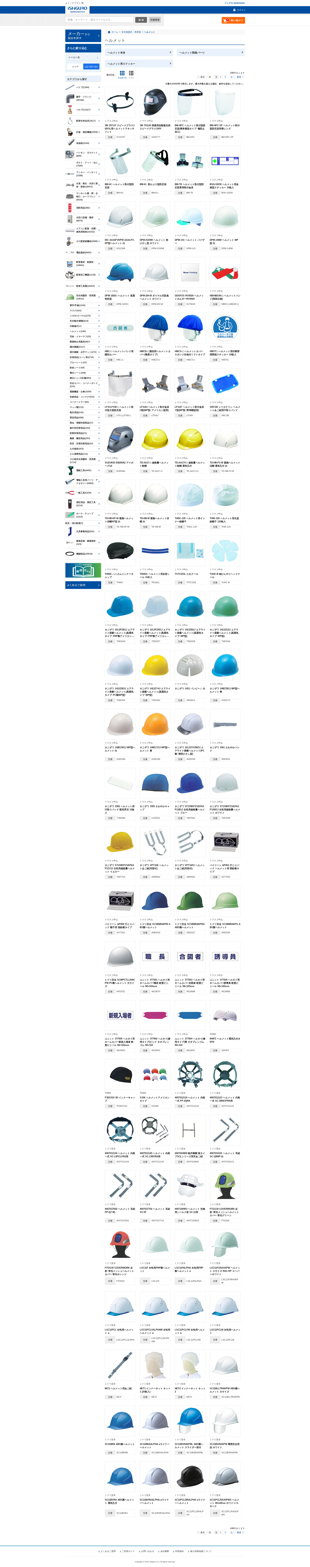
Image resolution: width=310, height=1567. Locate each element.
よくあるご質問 (108, 1551)
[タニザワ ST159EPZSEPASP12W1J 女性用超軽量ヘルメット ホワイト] (225, 783)
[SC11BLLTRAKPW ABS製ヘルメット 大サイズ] (225, 1365)
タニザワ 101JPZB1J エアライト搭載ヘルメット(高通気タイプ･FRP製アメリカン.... (120, 632)
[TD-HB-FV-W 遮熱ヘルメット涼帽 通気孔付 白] (225, 439)
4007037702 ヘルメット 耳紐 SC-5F (155, 1210)
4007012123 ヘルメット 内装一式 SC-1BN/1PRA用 (225, 1099)
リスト (131, 78)
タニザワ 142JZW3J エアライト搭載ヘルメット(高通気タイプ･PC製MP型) (119, 691)
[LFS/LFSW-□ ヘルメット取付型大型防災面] (120, 384)
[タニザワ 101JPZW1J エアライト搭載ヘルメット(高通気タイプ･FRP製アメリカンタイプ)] (155, 606)
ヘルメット (149, 32)
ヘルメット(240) (78, 331)
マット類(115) (77, 407)
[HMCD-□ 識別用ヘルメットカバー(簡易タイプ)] (155, 328)
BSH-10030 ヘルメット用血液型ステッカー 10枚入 (224, 186)
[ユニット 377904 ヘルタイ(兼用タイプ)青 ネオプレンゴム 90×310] (190, 1015)
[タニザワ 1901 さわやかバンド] (225, 724)
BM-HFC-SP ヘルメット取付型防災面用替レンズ (225, 127)
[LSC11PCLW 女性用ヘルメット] (225, 1306)
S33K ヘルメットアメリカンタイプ (155, 1099)
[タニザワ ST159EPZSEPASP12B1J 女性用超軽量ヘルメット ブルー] (190, 783)
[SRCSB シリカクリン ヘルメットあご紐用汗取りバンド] (225, 384)
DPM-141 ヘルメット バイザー (190, 242)
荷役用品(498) (77, 417)
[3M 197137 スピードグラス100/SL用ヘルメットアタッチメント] (120, 102)
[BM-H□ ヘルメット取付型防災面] (120, 161)
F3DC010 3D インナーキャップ (120, 1099)
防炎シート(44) (77, 367)
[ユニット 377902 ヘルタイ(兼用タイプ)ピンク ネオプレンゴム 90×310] (155, 1015)
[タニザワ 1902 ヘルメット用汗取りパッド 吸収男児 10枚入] (120, 783)
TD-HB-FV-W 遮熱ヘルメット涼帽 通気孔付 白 (225, 464)
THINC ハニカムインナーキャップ (119, 576)
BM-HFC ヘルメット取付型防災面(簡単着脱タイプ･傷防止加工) (190, 128)
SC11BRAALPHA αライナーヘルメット (155, 1446)
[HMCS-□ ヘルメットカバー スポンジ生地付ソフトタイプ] (190, 328)
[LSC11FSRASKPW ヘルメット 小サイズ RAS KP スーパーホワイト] (225, 1244)
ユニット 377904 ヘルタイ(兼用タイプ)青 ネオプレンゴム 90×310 (190, 1041)
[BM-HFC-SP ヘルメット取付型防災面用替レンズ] (225, 102)
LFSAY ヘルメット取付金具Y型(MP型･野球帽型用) (189, 409)
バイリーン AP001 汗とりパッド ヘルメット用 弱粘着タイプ (224, 868)
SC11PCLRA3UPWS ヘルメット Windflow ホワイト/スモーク (224, 1503)
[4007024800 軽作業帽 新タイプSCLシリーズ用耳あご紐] (190, 1130)
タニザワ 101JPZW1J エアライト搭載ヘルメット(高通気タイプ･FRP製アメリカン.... (155, 632)
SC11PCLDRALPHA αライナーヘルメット (190, 1501)
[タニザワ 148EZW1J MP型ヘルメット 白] (120, 724)
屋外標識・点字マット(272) (83, 352)
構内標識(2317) (77, 347)
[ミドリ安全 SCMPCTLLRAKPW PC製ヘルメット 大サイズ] (120, 956)
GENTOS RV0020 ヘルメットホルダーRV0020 (189, 297)
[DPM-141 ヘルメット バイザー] (190, 217)
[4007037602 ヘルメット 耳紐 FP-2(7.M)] (120, 1186)
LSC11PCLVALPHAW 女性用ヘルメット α (155, 1331)
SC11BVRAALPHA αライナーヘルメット (154, 1501)
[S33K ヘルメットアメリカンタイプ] (155, 1074)
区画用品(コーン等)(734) (82, 357)
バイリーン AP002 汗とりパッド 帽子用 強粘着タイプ (119, 926)
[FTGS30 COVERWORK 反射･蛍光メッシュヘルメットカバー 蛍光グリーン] (225, 1186)
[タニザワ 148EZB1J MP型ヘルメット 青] (225, 665)
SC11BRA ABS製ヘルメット (120, 1444)
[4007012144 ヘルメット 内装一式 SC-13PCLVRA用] (120, 1130)
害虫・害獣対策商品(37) (81, 423)
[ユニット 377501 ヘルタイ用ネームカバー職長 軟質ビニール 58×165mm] (155, 956)
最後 (239, 77)
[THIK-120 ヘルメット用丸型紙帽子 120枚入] (225, 495)
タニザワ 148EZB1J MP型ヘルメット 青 (225, 690)
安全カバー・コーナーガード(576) (84, 385)
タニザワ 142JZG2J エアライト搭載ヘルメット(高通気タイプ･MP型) (224, 632)
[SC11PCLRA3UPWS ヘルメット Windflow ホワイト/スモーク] (225, 1476)
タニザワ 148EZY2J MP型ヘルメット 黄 (155, 749)
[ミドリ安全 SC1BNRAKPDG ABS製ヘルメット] (190, 901)
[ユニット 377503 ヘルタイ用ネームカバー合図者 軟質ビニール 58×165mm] (190, 956)
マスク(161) (75, 310)
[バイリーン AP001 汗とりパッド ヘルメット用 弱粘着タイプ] (225, 842)
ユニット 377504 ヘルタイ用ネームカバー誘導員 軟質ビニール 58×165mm (225, 983)
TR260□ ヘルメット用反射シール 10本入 (155, 576)
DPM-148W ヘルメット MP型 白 (224, 242)
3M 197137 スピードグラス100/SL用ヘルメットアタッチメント (120, 128)
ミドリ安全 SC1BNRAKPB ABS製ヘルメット (155, 926)
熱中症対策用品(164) (80, 428)
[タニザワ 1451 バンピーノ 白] (190, 665)
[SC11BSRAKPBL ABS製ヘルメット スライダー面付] (190, 1421)
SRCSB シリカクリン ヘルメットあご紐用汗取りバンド (225, 409)
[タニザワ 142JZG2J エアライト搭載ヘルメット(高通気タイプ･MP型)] (225, 606)
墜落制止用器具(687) (80, 341)
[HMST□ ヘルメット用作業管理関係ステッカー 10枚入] (225, 328)
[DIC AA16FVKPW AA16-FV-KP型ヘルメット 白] (120, 217)
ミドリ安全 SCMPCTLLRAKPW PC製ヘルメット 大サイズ (120, 983)
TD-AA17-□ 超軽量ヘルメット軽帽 (154, 464)
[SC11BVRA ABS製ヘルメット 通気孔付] (120, 1476)
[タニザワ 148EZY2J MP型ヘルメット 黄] (155, 724)
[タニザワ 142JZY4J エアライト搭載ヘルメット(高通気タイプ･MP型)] (155, 665)
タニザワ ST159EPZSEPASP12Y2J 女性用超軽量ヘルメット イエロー (120, 868)
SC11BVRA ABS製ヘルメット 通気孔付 (119, 1501)
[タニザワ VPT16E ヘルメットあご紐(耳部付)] (155, 842)
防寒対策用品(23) (78, 433)
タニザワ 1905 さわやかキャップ (155, 808)
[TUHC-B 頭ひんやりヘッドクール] (225, 551)
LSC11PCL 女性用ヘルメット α (119, 1331)
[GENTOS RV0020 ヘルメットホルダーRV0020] (190, 272)
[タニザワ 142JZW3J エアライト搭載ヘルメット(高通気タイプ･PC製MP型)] (120, 665)
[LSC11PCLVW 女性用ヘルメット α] (190, 1306)
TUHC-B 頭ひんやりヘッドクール (225, 576)
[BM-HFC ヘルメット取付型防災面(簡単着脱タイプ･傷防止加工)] (190, 102)
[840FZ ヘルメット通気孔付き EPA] (225, 1015)
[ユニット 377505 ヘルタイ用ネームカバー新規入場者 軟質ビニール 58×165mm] (120, 1015)
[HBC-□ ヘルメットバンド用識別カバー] (120, 328)
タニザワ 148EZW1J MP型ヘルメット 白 (120, 749)
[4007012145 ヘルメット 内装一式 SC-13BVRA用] (155, 1130)
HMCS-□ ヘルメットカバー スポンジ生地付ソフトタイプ (190, 353)
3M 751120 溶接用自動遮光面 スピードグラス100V (155, 127)
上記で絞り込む (91, 67)
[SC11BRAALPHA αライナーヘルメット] (155, 1421)
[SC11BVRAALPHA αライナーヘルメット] (155, 1476)
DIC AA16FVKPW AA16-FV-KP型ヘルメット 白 (119, 242)
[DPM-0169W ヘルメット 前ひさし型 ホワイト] (155, 217)
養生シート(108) (78, 373)
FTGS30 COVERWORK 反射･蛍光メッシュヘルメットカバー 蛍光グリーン (224, 1212)
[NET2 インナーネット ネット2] (190, 1365)
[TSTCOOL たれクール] (190, 551)
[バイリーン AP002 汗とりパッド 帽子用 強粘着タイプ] (120, 901)
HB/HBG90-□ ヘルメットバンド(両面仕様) (225, 297)
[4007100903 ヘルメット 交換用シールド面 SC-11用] (190, 1186)
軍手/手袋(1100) (77, 305)
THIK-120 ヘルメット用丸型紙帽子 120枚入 (224, 520)
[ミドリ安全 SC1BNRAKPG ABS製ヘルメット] (225, 901)
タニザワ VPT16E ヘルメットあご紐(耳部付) (154, 867)
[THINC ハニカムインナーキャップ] (120, 551)
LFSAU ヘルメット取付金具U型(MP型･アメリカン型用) (154, 409)
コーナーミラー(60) (79, 402)
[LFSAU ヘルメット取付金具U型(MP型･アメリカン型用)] (155, 384)
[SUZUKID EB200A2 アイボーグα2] (120, 439)
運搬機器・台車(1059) (80, 391)
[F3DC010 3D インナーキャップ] (120, 1074)
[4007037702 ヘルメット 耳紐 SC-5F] (155, 1186)
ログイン (241, 10)
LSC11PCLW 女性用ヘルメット (225, 1331)
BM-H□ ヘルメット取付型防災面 (119, 186)
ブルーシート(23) (78, 362)
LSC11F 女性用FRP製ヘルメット (155, 1269)
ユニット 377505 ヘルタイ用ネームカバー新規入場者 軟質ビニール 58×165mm (120, 1041)
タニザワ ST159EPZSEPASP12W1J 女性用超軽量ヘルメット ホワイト (225, 809)
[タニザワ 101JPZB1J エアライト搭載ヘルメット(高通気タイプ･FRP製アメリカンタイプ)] (120, 606)
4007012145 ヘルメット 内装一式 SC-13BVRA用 (155, 1155)
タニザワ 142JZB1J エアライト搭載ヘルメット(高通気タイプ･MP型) (190, 632)
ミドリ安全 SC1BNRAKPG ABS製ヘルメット (225, 926)
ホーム (115, 32)
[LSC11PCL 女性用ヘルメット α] (120, 1306)
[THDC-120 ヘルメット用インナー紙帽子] (190, 495)
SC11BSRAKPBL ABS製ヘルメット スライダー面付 (189, 1446)
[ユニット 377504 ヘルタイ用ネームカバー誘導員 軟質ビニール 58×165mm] (225, 956)
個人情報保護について (201, 1551)
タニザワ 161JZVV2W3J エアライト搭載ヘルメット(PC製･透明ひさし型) (189, 750)
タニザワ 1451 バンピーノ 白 (190, 688)
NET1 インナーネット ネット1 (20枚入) (155, 1390)
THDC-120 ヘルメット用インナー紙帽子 (190, 520)
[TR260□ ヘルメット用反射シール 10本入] (155, 551)
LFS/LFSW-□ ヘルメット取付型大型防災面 (119, 409)
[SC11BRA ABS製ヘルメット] (120, 1421)
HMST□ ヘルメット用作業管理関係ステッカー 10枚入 (224, 353)
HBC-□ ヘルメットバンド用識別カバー (119, 353)
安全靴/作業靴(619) (79, 321)
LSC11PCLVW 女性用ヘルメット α (190, 1331)
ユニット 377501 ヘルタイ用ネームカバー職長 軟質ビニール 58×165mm (155, 983)
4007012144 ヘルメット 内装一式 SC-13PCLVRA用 (120, 1155)
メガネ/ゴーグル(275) (80, 316)
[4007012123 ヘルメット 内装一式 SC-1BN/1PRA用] (225, 1074)
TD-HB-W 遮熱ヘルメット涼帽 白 (154, 520)
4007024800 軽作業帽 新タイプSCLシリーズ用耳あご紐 (190, 1155)
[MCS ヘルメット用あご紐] (120, 1365)
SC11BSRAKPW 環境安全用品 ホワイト (224, 1446)
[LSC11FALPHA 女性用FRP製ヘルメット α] (190, 1244)
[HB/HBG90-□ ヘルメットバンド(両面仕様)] (225, 272)
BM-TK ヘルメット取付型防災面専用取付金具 (189, 186)
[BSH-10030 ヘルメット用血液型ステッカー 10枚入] (225, 161)
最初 (202, 77)
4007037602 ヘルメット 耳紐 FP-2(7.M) (120, 1210)
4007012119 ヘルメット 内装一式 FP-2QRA (190, 1099)
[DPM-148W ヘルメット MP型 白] (225, 217)
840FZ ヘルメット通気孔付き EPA (225, 1040)
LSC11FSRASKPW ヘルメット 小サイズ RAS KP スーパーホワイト (225, 1271)
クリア (75, 67)
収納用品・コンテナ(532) (82, 397)
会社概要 (164, 1551)
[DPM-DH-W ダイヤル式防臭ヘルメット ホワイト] (155, 272)
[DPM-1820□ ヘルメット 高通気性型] (120, 272)
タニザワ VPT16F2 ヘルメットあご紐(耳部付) (190, 867)
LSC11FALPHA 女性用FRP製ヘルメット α (189, 1269)
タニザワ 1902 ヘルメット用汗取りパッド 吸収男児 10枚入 (120, 809)
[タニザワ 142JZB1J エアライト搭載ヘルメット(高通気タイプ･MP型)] (190, 606)
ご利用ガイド (128, 1551)
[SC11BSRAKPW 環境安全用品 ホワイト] (225, 1421)
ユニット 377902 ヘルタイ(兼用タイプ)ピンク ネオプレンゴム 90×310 (155, 1041)
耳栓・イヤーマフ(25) (80, 336)
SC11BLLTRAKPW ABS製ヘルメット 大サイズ (225, 1390)
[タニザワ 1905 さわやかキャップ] (155, 783)
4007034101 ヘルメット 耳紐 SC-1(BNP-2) (225, 1155)
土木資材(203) (77, 449)
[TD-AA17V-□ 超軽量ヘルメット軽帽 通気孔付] (190, 439)
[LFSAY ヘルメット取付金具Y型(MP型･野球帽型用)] (190, 384)
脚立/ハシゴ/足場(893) (80, 378)
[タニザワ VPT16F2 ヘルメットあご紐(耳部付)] (190, 842)
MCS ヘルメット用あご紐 (118, 1388)
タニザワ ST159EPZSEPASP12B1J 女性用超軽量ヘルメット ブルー (190, 809)
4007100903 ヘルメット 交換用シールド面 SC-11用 (190, 1210)
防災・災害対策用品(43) (81, 443)
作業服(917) (75, 326)
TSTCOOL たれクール (186, 574)
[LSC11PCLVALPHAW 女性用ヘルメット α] (155, 1306)
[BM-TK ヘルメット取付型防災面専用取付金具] (190, 161)
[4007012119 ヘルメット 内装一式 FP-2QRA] (190, 1074)
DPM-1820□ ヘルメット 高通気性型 (120, 297)
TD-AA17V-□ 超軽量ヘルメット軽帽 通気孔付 (190, 464)
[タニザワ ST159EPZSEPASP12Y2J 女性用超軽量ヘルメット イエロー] (120, 842)
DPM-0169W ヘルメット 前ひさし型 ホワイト (154, 242)
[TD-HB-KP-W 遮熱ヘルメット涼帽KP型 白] (120, 495)
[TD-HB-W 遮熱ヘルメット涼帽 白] (155, 495)
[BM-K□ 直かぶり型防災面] (155, 161)
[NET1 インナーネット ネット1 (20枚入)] (155, 1365)
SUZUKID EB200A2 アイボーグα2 (119, 464)
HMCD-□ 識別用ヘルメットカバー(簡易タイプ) (155, 353)
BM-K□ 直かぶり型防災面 (153, 184)
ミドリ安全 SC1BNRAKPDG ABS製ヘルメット (190, 926)
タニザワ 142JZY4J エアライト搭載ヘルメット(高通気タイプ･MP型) (155, 691)
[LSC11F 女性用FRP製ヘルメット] (155, 1244)
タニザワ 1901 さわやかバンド (224, 749)
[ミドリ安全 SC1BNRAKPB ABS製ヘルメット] (155, 901)
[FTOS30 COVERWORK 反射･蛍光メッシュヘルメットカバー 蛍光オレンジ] (120, 1244)
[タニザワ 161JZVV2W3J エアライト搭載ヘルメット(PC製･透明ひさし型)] (190, 724)
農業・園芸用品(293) (80, 438)
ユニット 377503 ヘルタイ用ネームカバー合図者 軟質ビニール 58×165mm (190, 983)
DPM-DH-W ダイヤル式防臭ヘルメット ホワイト (154, 297)
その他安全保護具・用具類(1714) (83, 461)
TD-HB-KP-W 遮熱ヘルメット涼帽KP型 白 (119, 520)
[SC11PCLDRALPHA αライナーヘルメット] (190, 1476)
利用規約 (179, 1551)
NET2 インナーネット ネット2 (190, 1390)
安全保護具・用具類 (131, 32)
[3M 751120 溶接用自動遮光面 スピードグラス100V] (155, 102)
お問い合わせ (147, 1551)
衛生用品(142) (77, 412)
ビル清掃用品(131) (79, 454)
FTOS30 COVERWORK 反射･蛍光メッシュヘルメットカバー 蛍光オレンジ (119, 1271)
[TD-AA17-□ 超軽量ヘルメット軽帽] (155, 439)
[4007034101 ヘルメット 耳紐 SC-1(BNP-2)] (225, 1130)
